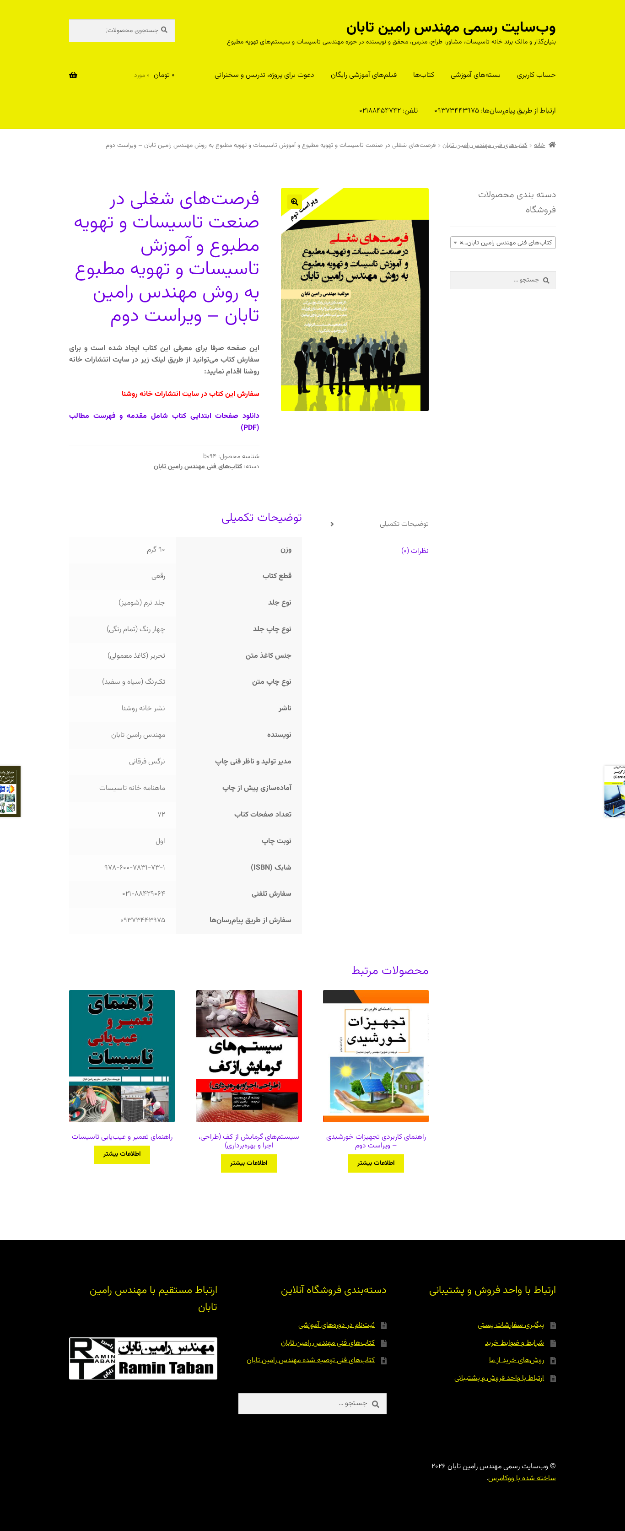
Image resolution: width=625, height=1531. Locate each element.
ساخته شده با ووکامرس (522, 1478)
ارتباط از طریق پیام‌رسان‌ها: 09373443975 (495, 111)
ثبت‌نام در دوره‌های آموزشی (336, 1325)
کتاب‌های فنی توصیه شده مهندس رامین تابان (311, 1360)
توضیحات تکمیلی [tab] (404, 524)
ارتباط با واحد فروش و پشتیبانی (499, 1378)
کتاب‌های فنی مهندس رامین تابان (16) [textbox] (503, 243)
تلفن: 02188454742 (388, 111)
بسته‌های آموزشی (476, 75)
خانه (539, 146)
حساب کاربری (536, 75)
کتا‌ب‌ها (423, 75)
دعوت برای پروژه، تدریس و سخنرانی (264, 75)
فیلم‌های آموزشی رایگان (364, 75)
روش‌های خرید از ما (516, 1360)
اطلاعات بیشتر (376, 1163)
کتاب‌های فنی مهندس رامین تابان (484, 146)
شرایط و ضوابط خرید (514, 1343)
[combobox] (503, 242)
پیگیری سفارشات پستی (511, 1325)
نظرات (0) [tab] (415, 551)
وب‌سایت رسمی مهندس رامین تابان (451, 27)
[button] (294, 202)
